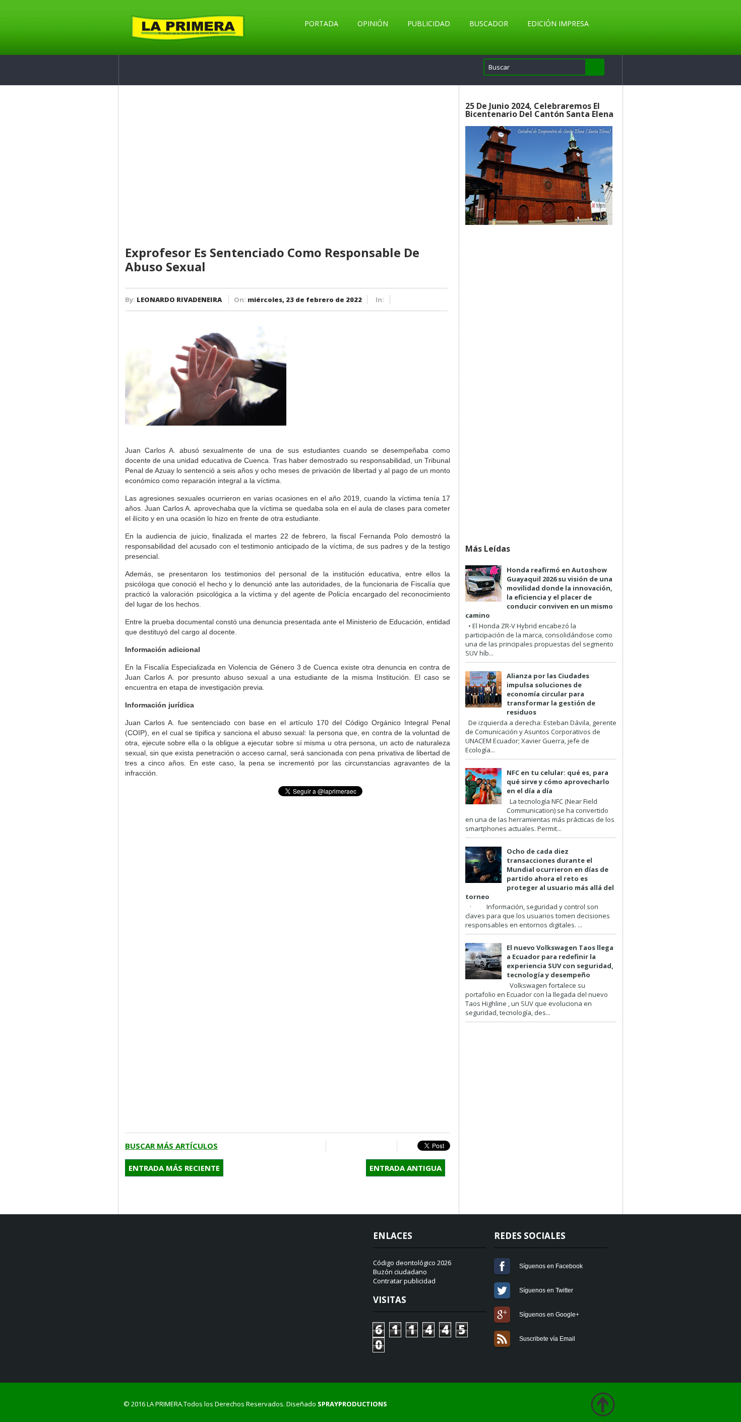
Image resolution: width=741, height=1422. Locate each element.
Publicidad (428, 23)
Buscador (488, 23)
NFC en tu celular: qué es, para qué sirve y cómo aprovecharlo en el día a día (558, 781)
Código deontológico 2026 (412, 1262)
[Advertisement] (287, 165)
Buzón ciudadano (400, 1271)
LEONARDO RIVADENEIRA (179, 299)
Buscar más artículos (171, 1146)
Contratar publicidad (404, 1280)
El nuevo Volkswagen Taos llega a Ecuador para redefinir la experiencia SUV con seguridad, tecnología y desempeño (560, 961)
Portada (321, 23)
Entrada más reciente (174, 1168)
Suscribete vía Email (502, 1339)
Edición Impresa (558, 23)
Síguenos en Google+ (502, 1315)
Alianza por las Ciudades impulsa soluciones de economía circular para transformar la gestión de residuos (551, 694)
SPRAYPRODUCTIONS (352, 1403)
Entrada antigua (405, 1168)
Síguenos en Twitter (502, 1290)
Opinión (372, 23)
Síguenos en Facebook (502, 1266)
